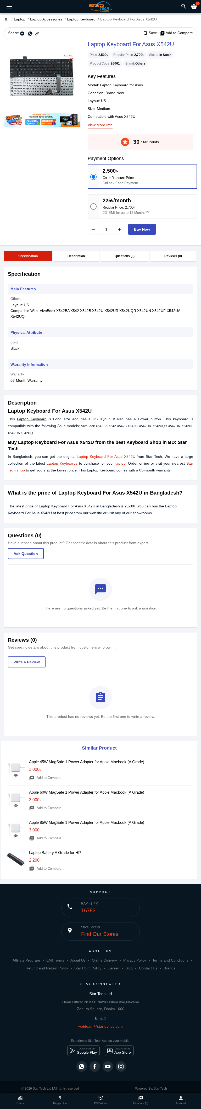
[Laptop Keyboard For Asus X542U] (42, 76)
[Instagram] (121, 1066)
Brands (169, 968)
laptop (120, 463)
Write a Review (27, 662)
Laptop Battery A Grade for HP (55, 852)
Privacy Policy (134, 960)
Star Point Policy (87, 968)
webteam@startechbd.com (100, 1026)
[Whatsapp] (81, 1066)
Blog (129, 968)
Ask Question (26, 553)
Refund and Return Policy (47, 968)
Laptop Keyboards (62, 463)
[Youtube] (108, 1066)
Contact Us (148, 968)
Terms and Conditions (170, 960)
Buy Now (142, 229)
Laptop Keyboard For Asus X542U (106, 456)
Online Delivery (104, 960)
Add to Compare (176, 33)
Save (150, 33)
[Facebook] (95, 1066)
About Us (78, 960)
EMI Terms (55, 960)
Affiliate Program (26, 960)
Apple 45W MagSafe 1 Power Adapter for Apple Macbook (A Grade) (86, 762)
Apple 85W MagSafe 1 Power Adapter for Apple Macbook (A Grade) (86, 822)
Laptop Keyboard (32, 419)
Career (113, 968)
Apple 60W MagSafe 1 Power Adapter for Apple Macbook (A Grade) (86, 792)
